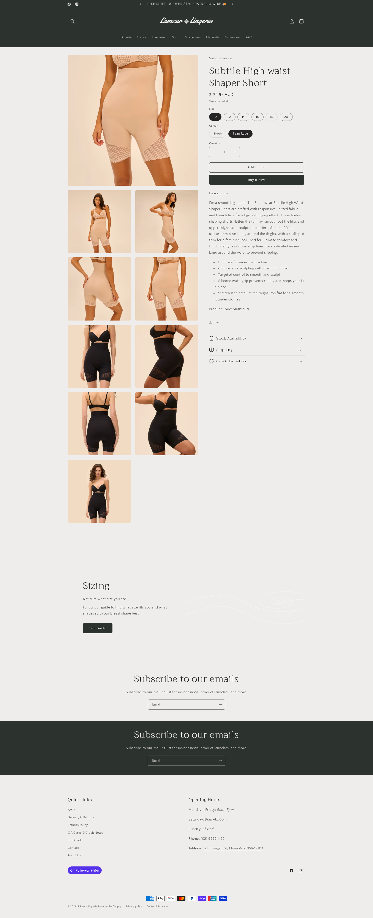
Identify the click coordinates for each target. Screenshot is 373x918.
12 (229, 116)
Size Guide (97, 628)
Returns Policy (78, 825)
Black (220, 135)
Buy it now (256, 179)
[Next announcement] (232, 4)
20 (286, 116)
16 (257, 116)
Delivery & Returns (81, 817)
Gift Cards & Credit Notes (85, 833)
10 (215, 116)
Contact (73, 848)
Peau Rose (240, 133)
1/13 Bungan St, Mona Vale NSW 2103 (233, 848)
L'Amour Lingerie (87, 906)
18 (274, 118)
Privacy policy (134, 906)
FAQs (71, 810)
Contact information (158, 906)
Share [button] (217, 322)
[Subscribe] (220, 705)
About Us (74, 855)
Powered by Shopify (110, 906)
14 (243, 116)
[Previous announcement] (140, 4)
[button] (72, 21)
